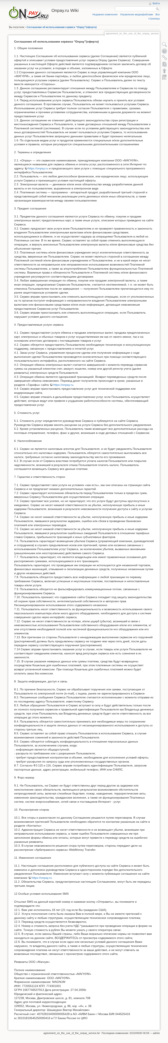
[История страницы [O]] (164, 51)
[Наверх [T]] (164, 70)
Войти (156, 3)
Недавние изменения (105, 14)
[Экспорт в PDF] (164, 64)
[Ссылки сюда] (164, 57)
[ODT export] (164, 77)
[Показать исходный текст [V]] (164, 44)
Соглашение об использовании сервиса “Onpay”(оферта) (62, 27)
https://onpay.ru (38, 168)
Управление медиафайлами (136, 14)
